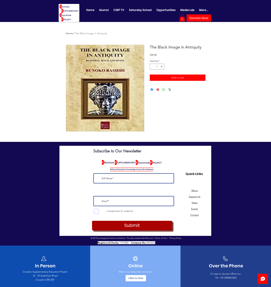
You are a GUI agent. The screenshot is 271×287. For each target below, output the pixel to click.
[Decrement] (152, 66)
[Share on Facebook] (152, 89)
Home (69, 33)
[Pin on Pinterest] (158, 89)
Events (194, 208)
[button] (182, 17)
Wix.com (149, 238)
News (194, 202)
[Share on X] (170, 89)
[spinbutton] (157, 66)
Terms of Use (161, 238)
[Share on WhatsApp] (164, 89)
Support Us (194, 196)
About (194, 190)
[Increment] (162, 66)
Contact (194, 214)
